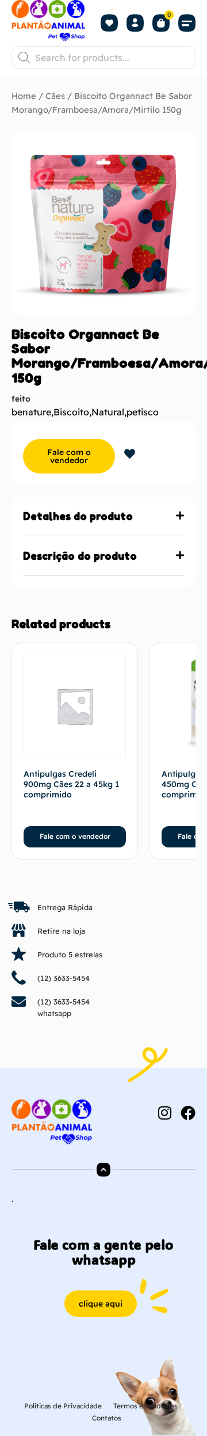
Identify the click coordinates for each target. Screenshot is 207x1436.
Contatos (106, 1418)
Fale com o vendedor (69, 456)
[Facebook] (188, 1112)
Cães (55, 95)
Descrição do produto (80, 555)
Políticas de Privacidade (63, 1405)
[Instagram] (164, 1112)
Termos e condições (145, 1405)
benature (31, 412)
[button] (186, 23)
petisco (142, 412)
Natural (107, 412)
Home (24, 95)
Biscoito (71, 412)
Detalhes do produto (78, 516)
